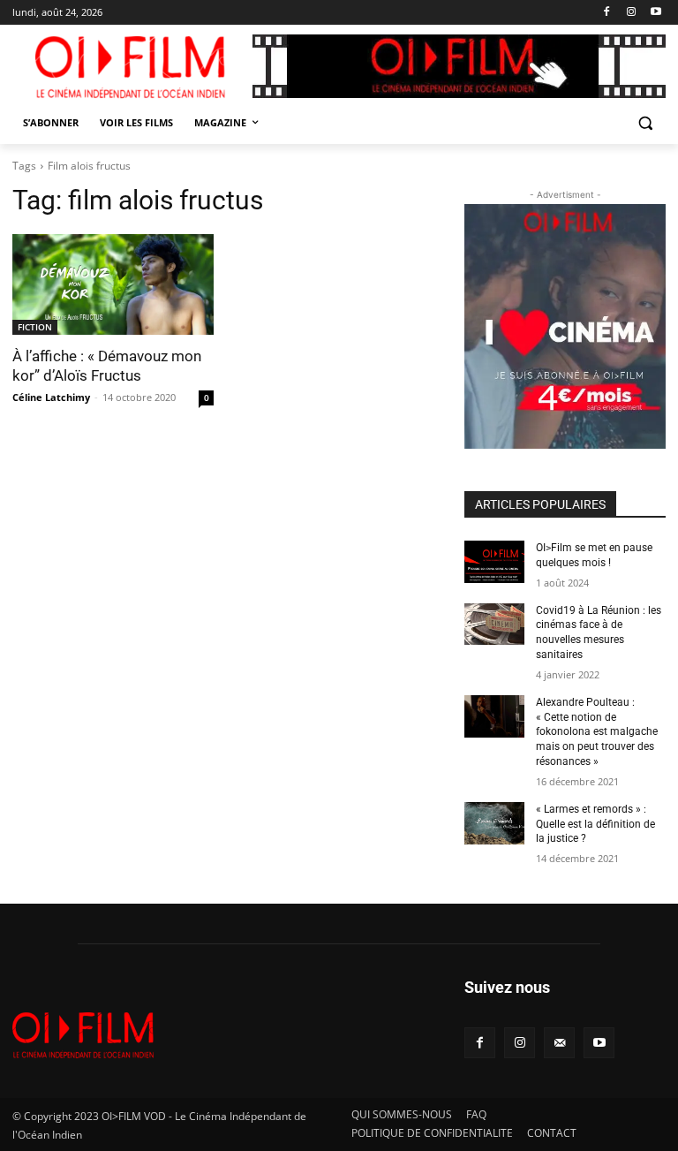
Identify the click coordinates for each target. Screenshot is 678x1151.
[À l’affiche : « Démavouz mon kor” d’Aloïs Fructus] (113, 284)
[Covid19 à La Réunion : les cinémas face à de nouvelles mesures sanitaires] (494, 624)
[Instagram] (631, 13)
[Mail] (559, 1042)
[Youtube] (655, 13)
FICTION (35, 327)
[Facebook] (607, 13)
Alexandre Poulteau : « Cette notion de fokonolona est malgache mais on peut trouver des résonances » (597, 732)
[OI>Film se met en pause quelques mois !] (494, 562)
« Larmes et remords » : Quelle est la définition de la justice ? (595, 824)
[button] (645, 123)
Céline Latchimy (51, 397)
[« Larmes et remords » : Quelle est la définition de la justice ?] (494, 823)
